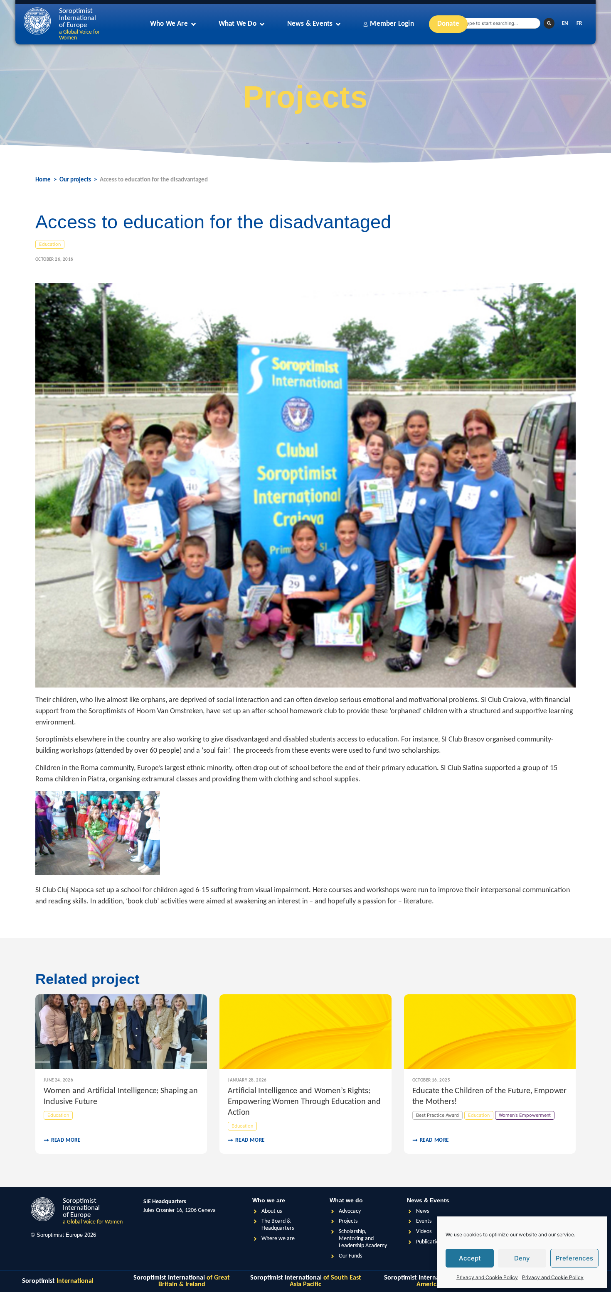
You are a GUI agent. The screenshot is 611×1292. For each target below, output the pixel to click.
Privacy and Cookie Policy (487, 1277)
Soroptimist (58, 1281)
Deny (522, 1258)
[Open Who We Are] (193, 24)
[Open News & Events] (338, 24)
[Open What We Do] (262, 24)
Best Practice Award (437, 1115)
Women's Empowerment (525, 1115)
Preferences (574, 1258)
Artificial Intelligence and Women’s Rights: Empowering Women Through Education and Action (304, 1102)
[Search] (549, 23)
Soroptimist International (181, 1281)
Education (50, 244)
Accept (470, 1258)
